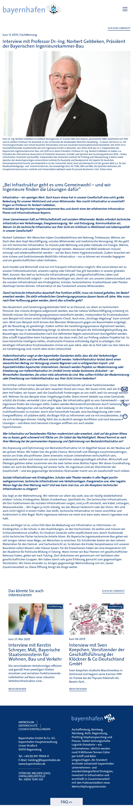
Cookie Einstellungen (34, 729)
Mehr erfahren (17, 688)
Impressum (26, 722)
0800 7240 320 (33, 779)
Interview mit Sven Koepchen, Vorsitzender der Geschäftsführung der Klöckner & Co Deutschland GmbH (97, 654)
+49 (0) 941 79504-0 (36, 756)
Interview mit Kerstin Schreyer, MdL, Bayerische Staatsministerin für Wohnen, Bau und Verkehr (35, 652)
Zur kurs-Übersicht (119, 28)
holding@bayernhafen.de (44, 760)
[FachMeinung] (36, 633)
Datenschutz (27, 726)
